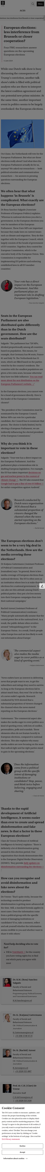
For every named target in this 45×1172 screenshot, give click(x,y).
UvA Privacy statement (11, 1139)
